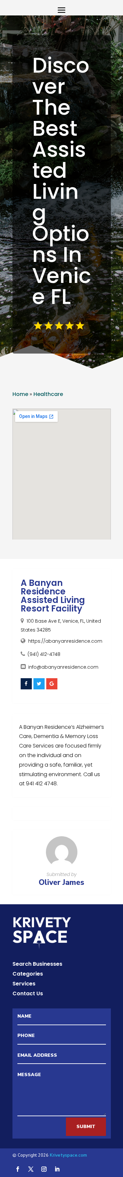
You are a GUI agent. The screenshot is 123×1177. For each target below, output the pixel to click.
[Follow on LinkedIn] (57, 1169)
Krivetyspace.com (68, 1155)
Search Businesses (37, 965)
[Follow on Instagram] (44, 1169)
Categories (27, 975)
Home (20, 394)
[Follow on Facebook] (17, 1169)
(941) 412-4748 (44, 654)
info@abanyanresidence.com (63, 667)
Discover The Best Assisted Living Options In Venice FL (61, 181)
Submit (85, 1126)
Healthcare (48, 394)
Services (23, 984)
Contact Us (27, 994)
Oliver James (61, 882)
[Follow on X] (31, 1169)
